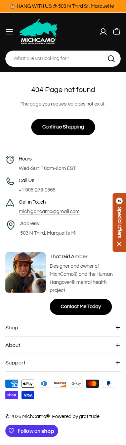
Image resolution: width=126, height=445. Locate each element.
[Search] (111, 59)
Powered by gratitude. (76, 416)
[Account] (103, 32)
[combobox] (63, 59)
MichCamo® (36, 416)
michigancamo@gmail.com (49, 211)
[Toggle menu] (9, 32)
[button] (119, 222)
